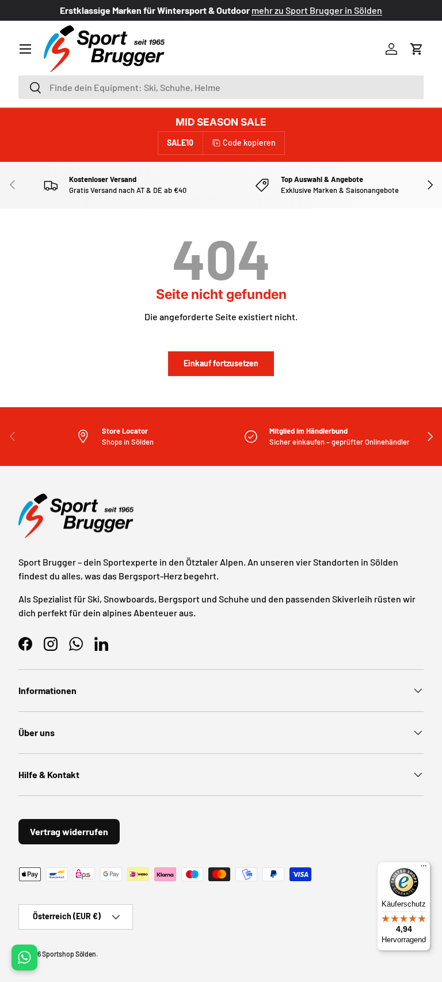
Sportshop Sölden (69, 954)
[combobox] (221, 87)
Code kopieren (249, 142)
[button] (416, 49)
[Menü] (423, 868)
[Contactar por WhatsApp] (24, 957)
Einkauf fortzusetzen (221, 363)
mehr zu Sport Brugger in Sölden (317, 10)
